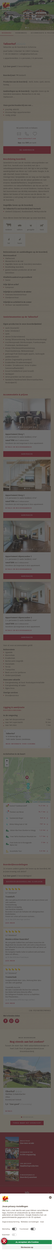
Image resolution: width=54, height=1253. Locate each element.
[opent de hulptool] (4, 1241)
